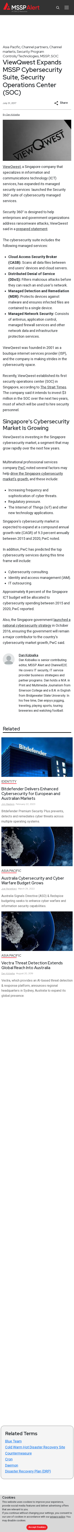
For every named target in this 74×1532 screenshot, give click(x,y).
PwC (21, 468)
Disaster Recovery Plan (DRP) (28, 1471)
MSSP (45, 56)
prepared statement (31, 229)
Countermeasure (18, 1453)
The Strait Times (53, 387)
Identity (8, 781)
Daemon (11, 1465)
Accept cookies (37, 1527)
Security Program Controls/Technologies (23, 53)
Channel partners (35, 47)
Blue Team (13, 1441)
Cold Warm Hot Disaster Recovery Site (35, 1447)
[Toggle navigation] (66, 7)
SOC (55, 56)
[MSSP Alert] (21, 7)
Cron (9, 1459)
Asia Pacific (11, 47)
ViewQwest (12, 167)
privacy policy (57, 1516)
